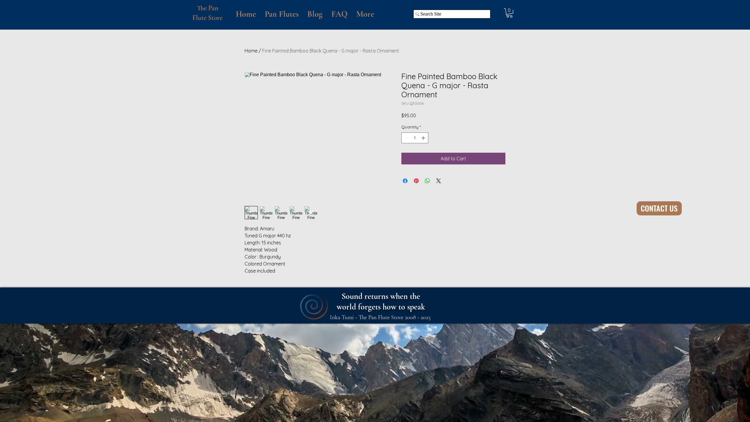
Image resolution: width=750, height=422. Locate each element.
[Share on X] (438, 180)
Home (251, 51)
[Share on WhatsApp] (427, 180)
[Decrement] (406, 138)
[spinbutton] (415, 138)
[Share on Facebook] (405, 180)
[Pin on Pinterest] (416, 180)
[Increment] (423, 138)
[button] (281, 14)
